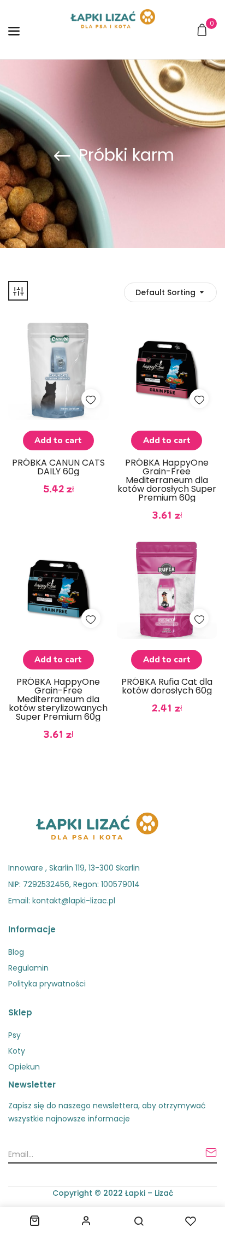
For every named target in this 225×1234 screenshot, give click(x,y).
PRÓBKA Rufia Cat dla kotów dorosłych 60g (166, 686)
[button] (203, 30)
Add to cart (58, 440)
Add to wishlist (90, 398)
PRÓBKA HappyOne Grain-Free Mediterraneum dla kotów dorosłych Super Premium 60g (166, 480)
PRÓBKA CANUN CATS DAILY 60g (58, 467)
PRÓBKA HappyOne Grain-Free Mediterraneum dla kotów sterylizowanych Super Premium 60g (58, 699)
